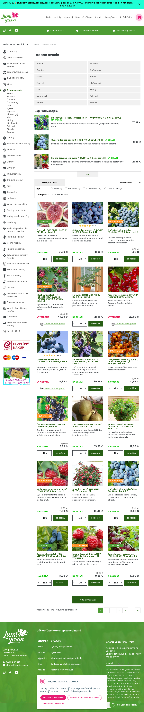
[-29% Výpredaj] (123, 218)
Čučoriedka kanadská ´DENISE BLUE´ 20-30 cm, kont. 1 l (87, 231)
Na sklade (61, 194)
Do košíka (60, 259)
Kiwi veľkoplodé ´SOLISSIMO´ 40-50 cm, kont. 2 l (87, 425)
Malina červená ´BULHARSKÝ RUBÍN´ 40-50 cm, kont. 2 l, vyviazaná (86, 556)
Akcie (48, 17)
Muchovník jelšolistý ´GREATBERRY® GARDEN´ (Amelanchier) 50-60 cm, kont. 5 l (50, 298)
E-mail (109, 663)
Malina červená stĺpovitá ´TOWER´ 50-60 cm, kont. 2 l (78, 158)
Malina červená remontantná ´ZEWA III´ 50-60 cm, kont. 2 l (52, 490)
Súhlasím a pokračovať (53, 697)
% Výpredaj (93, 188)
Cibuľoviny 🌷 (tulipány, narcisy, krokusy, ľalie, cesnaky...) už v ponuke (38, 2)
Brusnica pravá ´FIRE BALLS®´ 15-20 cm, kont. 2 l (86, 490)
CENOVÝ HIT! (115, 188)
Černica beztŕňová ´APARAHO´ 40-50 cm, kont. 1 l (52, 425)
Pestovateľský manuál (62, 669)
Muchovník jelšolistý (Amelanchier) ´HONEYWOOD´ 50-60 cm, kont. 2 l (86, 117)
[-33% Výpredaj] (87, 542)
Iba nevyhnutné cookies (53, 703)
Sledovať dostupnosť (54, 323)
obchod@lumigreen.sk (17, 665)
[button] (139, 702)
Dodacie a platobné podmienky (66, 664)
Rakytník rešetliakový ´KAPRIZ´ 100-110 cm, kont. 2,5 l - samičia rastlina (123, 361)
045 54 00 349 (13, 662)
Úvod (36, 44)
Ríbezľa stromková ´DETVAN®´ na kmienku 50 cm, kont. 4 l (123, 296)
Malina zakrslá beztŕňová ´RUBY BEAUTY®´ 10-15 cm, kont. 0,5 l (121, 426)
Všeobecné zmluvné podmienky (66, 658)
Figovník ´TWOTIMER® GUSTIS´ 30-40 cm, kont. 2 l (52, 231)
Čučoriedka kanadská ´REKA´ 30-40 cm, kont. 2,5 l (122, 490)
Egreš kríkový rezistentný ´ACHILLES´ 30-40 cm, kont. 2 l (123, 555)
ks (45, 258)
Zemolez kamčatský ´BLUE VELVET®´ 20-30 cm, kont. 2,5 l (52, 555)
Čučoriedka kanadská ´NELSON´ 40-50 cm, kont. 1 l (77, 140)
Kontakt (42, 669)
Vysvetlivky (56, 652)
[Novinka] (52, 218)
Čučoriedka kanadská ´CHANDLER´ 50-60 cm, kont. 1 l (52, 361)
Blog (40, 664)
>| (138, 610)
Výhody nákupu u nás (61, 646)
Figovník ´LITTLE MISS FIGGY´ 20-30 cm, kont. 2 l (86, 296)
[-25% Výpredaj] (52, 283)
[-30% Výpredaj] (123, 347)
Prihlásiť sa (128, 17)
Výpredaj (68, 17)
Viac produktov (87, 599)
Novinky (57, 17)
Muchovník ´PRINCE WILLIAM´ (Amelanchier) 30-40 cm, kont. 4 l (86, 361)
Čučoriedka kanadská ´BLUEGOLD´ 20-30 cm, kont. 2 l (123, 232)
